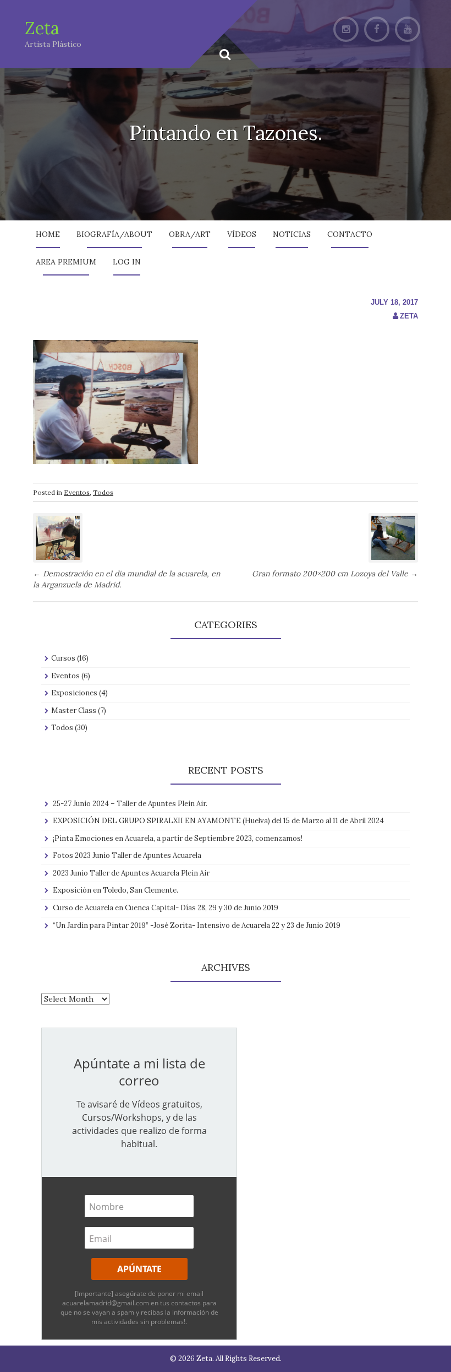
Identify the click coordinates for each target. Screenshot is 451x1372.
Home (48, 234)
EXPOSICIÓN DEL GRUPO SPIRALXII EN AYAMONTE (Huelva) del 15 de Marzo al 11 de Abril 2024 (218, 820)
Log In (127, 262)
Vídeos (241, 234)
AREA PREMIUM (66, 262)
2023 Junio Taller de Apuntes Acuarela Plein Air (131, 873)
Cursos (63, 658)
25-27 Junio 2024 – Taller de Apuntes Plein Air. (130, 803)
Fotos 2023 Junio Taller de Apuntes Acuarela (127, 855)
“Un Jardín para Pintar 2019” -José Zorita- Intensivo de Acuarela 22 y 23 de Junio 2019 (196, 925)
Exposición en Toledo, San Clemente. (115, 890)
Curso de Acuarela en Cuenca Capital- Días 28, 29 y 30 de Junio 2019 (165, 907)
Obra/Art (190, 234)
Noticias (292, 234)
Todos (103, 492)
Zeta (42, 28)
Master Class (73, 710)
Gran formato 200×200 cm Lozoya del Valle (335, 574)
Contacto (349, 234)
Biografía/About (114, 234)
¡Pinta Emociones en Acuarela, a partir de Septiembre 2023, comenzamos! (177, 838)
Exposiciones (74, 693)
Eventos (77, 492)
